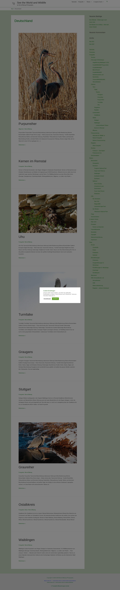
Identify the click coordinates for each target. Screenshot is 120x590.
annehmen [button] (55, 298)
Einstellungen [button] (47, 298)
